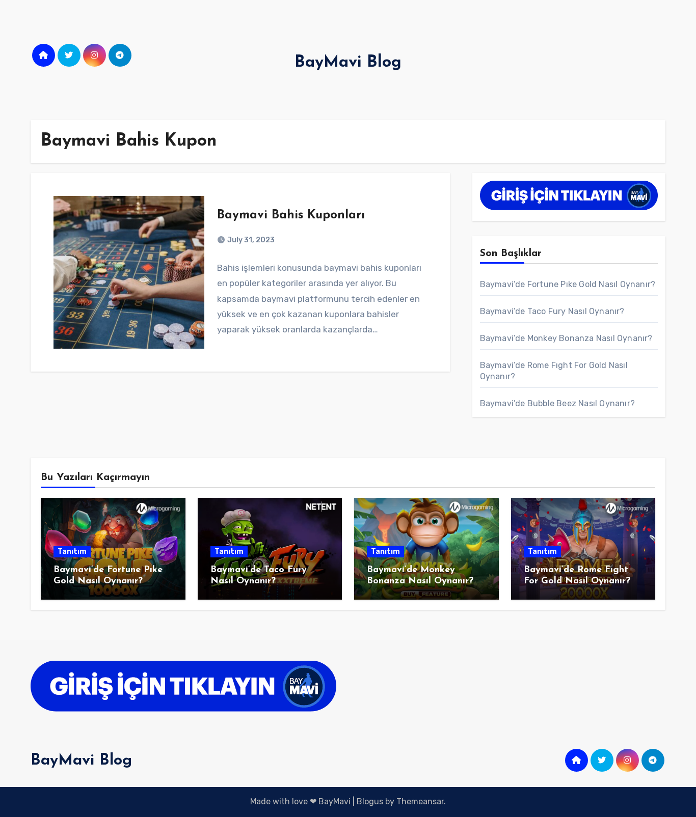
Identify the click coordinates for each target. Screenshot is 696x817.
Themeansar (420, 801)
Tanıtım (72, 551)
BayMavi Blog (348, 62)
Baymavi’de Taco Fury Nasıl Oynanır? (552, 311)
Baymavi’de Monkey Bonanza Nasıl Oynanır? (566, 338)
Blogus (370, 801)
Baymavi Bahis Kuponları (291, 215)
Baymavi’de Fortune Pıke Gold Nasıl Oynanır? (568, 284)
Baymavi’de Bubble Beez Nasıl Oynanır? (557, 403)
